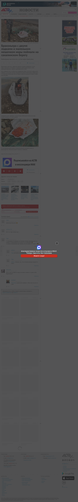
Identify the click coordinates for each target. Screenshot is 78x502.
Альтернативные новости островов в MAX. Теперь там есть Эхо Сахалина (39, 252)
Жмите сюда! (39, 256)
